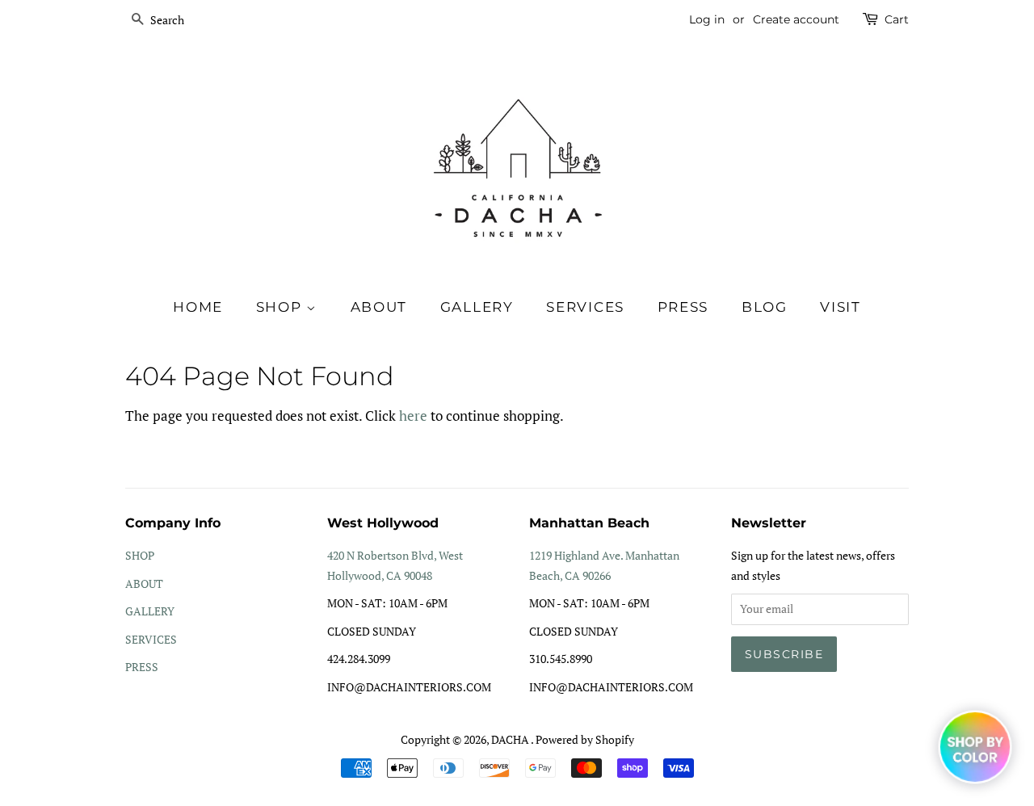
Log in (707, 19)
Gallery (477, 307)
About (379, 307)
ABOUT (144, 583)
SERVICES (151, 639)
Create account (796, 19)
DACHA (511, 739)
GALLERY (149, 611)
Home (198, 307)
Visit (840, 307)
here (413, 415)
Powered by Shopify (585, 739)
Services (585, 307)
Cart (897, 19)
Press (683, 307)
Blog (765, 307)
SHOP (281, 307)
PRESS (141, 666)
